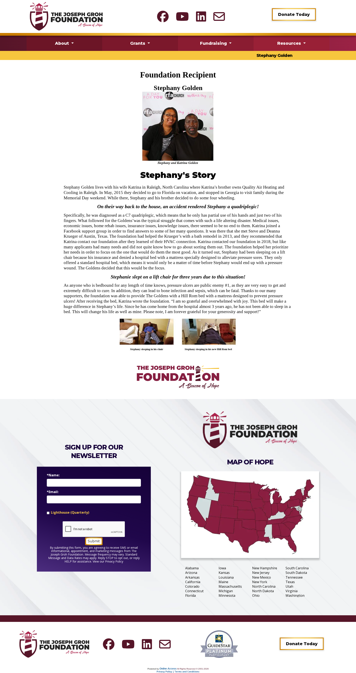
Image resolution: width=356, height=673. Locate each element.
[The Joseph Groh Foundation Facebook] (163, 16)
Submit (94, 541)
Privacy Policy (114, 561)
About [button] (62, 43)
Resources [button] (289, 43)
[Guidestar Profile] (219, 643)
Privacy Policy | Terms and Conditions (178, 671)
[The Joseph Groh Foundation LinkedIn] (201, 16)
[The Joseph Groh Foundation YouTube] (182, 16)
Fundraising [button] (214, 43)
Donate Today (294, 14)
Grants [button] (138, 43)
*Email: (53, 492)
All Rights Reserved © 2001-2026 (193, 669)
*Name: (53, 475)
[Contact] (219, 16)
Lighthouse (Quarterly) (70, 512)
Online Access (168, 668)
